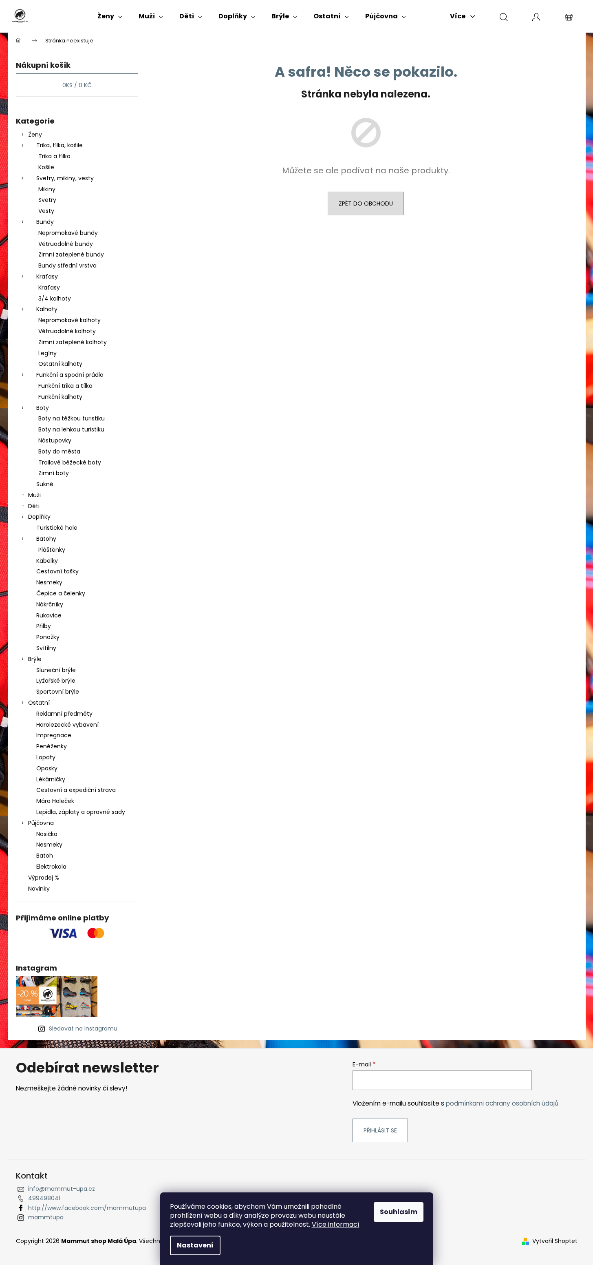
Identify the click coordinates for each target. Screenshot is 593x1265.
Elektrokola (51, 866)
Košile (46, 167)
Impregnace (53, 735)
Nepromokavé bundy (68, 233)
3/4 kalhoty (54, 298)
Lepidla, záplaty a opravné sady (80, 812)
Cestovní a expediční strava (76, 790)
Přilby (43, 626)
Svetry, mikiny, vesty (65, 178)
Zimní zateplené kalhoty (72, 342)
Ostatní (39, 703)
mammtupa (46, 1217)
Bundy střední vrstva (67, 265)
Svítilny (46, 648)
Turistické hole (56, 528)
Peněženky (51, 746)
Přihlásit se (380, 1130)
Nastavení (195, 1245)
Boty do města (59, 451)
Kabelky (47, 561)
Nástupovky (54, 440)
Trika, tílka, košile (59, 145)
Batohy (46, 539)
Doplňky (39, 517)
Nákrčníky (49, 604)
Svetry (47, 200)
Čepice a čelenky (60, 593)
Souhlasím (398, 1211)
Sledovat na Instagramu (83, 1028)
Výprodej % (43, 878)
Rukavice (49, 615)
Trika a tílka (54, 156)
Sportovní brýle (57, 692)
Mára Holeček (55, 801)
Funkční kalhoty (60, 397)
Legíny (47, 353)
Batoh (44, 855)
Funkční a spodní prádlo (70, 375)
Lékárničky (50, 779)
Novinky (39, 889)
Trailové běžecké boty (69, 462)
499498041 (44, 1198)
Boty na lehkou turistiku (71, 429)
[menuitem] (109, 16)
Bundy (45, 222)
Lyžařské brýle (55, 681)
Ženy (35, 134)
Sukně (44, 484)
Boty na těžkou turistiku (71, 418)
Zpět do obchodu (366, 203)
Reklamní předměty (64, 714)
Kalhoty (46, 309)
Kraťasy (47, 276)
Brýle (35, 659)
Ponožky (48, 637)
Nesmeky (49, 582)
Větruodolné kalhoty (67, 331)
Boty (42, 408)
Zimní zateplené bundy (71, 254)
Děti (34, 506)
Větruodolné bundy (65, 244)
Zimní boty (53, 473)
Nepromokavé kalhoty (69, 320)
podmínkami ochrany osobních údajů (502, 1103)
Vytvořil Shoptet (555, 1241)
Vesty (46, 211)
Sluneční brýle (56, 670)
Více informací (335, 1224)
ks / (77, 85)
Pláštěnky (51, 550)
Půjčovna (41, 823)
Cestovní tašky (57, 571)
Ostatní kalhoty (60, 364)
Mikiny (46, 189)
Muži (34, 495)
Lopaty (45, 757)
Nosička (46, 834)
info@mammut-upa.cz (61, 1189)
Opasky (46, 768)
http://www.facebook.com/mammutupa (87, 1208)
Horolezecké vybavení (67, 725)
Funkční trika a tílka (65, 386)
